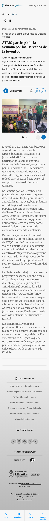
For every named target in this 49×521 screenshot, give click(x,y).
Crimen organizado (15, 392)
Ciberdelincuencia (31, 386)
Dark (32, 460)
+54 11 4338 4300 (24, 499)
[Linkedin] (35, 441)
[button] (23, 137)
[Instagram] (30, 441)
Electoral (24, 397)
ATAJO (19, 386)
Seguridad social (34, 408)
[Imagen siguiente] (43, 137)
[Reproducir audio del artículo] (5, 90)
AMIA (12, 386)
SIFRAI (13, 414)
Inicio (7, 14)
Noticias (29, 403)
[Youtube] (24, 441)
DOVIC (16, 397)
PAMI (37, 403)
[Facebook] (13, 441)
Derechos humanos (33, 392)
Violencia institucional (24, 419)
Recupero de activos (16, 408)
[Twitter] (19, 441)
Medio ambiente (17, 403)
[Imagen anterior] (38, 137)
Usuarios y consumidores (28, 414)
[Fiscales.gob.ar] (8, 6)
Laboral (33, 397)
